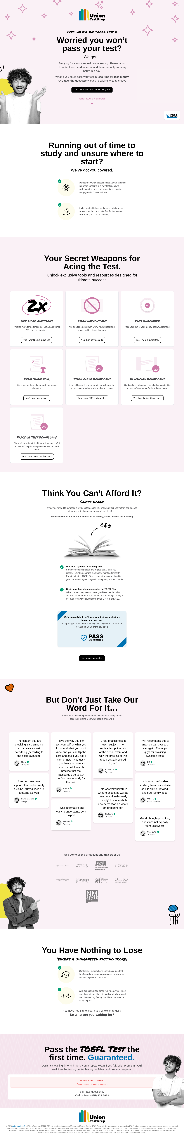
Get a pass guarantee (92, 658)
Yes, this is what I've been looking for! (92, 89)
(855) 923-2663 (99, 1095)
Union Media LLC (18, 1126)
